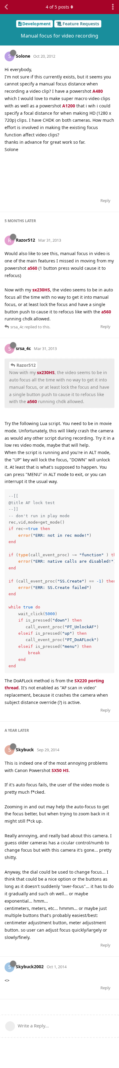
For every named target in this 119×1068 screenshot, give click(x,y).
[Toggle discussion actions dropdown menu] (113, 7)
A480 (97, 91)
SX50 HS (60, 770)
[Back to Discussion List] (6, 7)
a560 (32, 268)
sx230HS (41, 290)
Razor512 (26, 365)
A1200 (68, 106)
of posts (57, 7)
